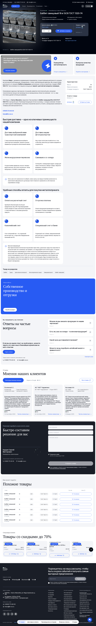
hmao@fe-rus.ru (32, 2)
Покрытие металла (84, 606)
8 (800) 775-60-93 (8, 110)
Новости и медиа (52, 598)
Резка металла (83, 596)
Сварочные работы (84, 602)
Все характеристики (70, 40)
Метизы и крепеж (68, 613)
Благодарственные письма (13, 380)
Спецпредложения (52, 608)
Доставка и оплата (79, 2)
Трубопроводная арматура (70, 610)
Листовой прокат (68, 592)
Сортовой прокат (68, 596)
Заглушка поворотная (10, 545)
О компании (51, 592)
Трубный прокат (68, 594)
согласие (55, 467)
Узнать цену (45, 27)
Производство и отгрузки (48, 622)
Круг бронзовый (77, 545)
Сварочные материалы (69, 617)
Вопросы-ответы (64, 622)
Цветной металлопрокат (21, 272)
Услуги (24, 6)
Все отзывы (85, 380)
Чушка (11, 272)
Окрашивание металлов (85, 600)
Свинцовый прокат (48, 272)
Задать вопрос (9, 352)
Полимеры (66, 608)
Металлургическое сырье (35, 272)
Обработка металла (84, 604)
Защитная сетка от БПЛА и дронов (57, 545)
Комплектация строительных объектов (86, 593)
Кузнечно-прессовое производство (85, 616)
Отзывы (74, 622)
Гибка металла (83, 598)
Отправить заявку (70, 463)
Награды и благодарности (54, 600)
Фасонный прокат (68, 598)
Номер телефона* (54, 432)
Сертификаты (51, 602)
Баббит (5, 272)
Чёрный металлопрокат (70, 602)
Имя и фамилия (53, 427)
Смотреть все (89, 356)
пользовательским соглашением (58, 468)
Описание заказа (53, 437)
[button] (91, 549)
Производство (31, 6)
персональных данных (72, 467)
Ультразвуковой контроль (86, 610)
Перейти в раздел (10, 309)
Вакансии (50, 596)
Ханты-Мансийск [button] (8, 2)
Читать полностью (23, 414)
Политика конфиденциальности (85, 622)
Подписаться (80, 578)
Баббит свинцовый (59, 272)
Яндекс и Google (33, 380)
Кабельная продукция (69, 615)
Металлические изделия (70, 606)
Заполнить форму (10, 70)
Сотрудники (51, 594)
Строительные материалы (70, 619)
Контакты (90, 2)
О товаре (21, 622)
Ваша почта (53, 578)
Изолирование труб (84, 608)
